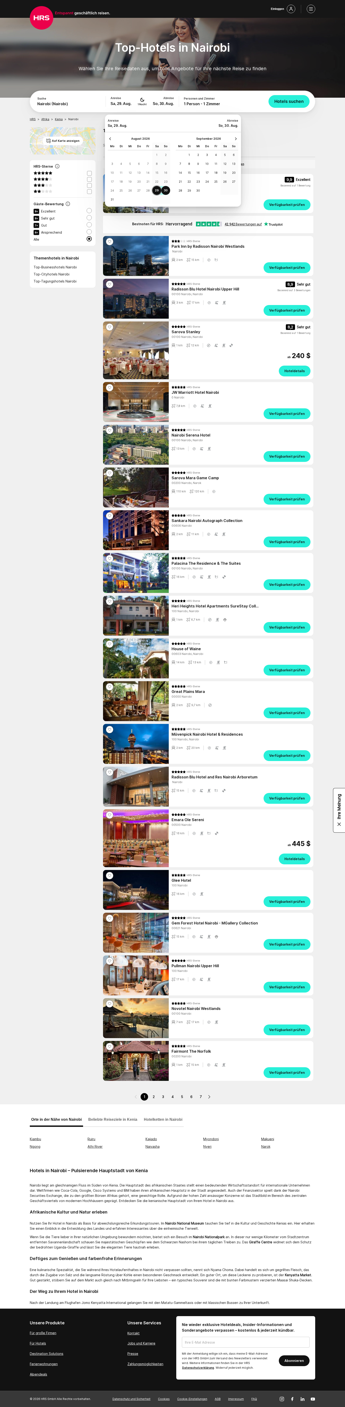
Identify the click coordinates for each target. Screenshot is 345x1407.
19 (130, 181)
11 (121, 172)
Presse (132, 1354)
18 (121, 181)
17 (112, 181)
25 (121, 190)
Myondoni (211, 1139)
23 (166, 181)
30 (166, 190)
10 (112, 172)
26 (130, 190)
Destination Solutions (46, 1354)
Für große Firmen (43, 1333)
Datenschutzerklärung (198, 1367)
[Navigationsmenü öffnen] (311, 9)
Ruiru (91, 1139)
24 (112, 190)
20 (139, 181)
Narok (265, 1146)
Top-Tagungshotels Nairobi (55, 281)
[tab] (56, 1122)
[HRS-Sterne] (57, 166)
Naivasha (153, 1146)
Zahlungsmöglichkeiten (145, 1364)
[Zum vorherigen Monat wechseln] (111, 138)
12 (130, 172)
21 (148, 181)
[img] (186, 241)
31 (112, 199)
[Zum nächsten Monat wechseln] (234, 138)
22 (156, 181)
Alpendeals (38, 1374)
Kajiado (151, 1139)
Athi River (95, 1146)
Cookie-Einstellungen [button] (192, 1399)
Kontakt (133, 1333)
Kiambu (35, 1139)
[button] (209, 260)
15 (156, 172)
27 (139, 190)
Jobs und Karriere (141, 1343)
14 (148, 172)
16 (165, 172)
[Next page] (209, 1097)
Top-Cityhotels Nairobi (51, 274)
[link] (241, 204)
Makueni (267, 1139)
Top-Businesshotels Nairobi (55, 267)
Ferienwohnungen (44, 1364)
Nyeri (207, 1146)
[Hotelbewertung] (67, 204)
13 (139, 172)
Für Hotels (38, 1343)
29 (157, 190)
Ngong (35, 1146)
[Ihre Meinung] (339, 810)
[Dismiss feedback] (339, 824)
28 (148, 190)
